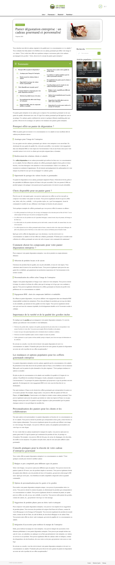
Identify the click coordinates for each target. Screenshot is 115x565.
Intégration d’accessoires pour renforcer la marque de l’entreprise (59, 105)
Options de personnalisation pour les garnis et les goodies (59, 95)
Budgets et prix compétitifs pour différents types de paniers (59, 90)
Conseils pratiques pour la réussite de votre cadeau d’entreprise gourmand (58, 85)
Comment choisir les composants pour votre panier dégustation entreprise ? (29, 91)
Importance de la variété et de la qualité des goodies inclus (58, 70)
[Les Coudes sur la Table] (57, 6)
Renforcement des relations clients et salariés (29, 77)
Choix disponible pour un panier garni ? (28, 87)
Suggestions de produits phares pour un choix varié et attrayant (58, 100)
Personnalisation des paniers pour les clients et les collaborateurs (58, 80)
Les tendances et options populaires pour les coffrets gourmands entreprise (58, 75)
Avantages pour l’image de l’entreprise (30, 73)
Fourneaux (20, 24)
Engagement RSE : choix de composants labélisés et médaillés (30, 105)
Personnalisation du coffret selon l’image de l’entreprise (30, 100)
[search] (100, 6)
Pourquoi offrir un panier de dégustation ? (29, 69)
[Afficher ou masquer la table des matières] (49, 64)
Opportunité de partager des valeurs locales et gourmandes (29, 82)
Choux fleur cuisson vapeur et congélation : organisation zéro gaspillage (88, 72)
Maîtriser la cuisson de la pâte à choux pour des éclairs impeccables (89, 88)
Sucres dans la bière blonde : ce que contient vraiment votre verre (88, 105)
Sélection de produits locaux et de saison (30, 96)
